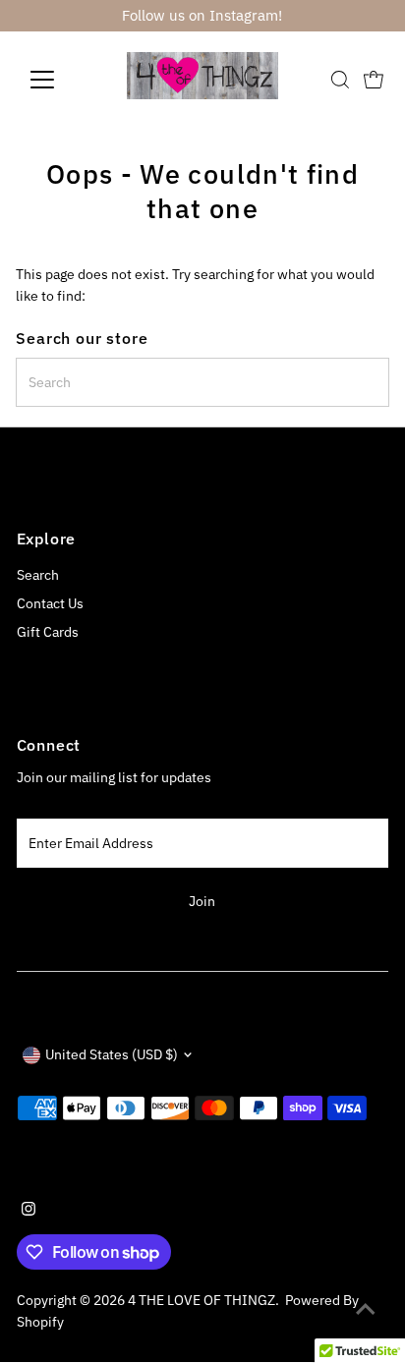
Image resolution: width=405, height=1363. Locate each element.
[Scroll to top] (365, 1309)
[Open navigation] (60, 79)
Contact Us (50, 603)
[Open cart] (373, 79)
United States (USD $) (111, 1054)
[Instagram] (28, 1210)
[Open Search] (340, 79)
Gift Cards (48, 632)
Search (38, 575)
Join (202, 901)
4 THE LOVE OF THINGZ (201, 1300)
